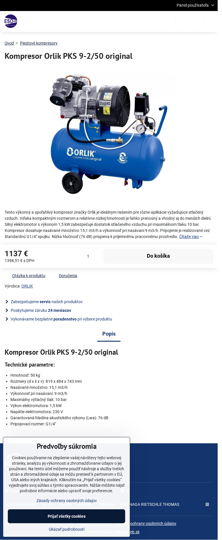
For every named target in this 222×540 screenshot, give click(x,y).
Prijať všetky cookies (67, 516)
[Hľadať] (182, 21)
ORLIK (27, 286)
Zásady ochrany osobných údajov (146, 523)
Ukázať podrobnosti (66, 529)
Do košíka (158, 256)
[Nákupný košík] (197, 21)
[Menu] (211, 21)
